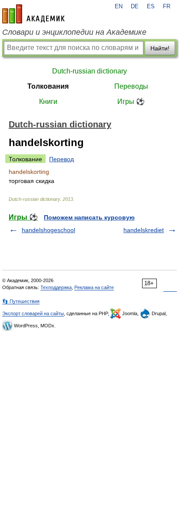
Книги (48, 101)
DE (135, 6)
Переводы (131, 86)
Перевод (61, 159)
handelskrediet (143, 229)
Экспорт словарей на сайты (33, 313)
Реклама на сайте (94, 287)
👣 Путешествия (21, 301)
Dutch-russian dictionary (89, 71)
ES (151, 6)
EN (119, 6)
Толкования (48, 86)
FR (166, 6)
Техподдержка (56, 287)
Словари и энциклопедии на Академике (74, 32)
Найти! (159, 48)
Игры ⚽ (131, 101)
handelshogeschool (48, 229)
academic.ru (33, 13)
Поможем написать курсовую (89, 217)
